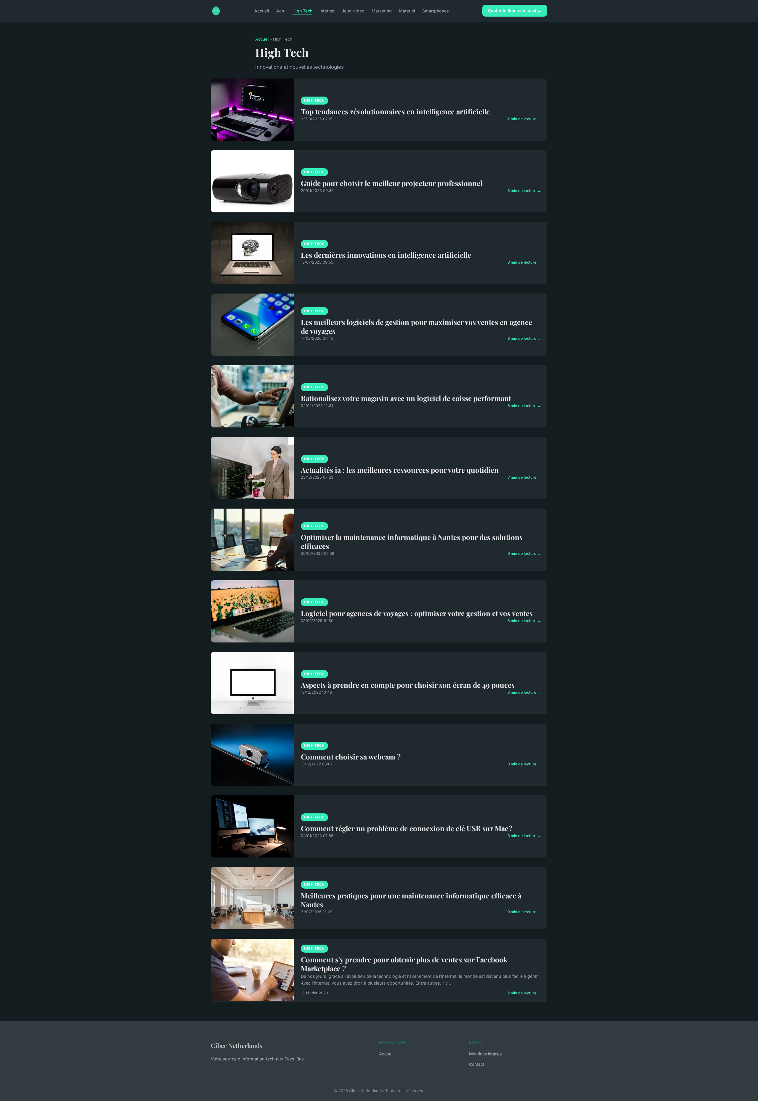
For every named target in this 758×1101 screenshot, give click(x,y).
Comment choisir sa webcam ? (351, 756)
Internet (327, 10)
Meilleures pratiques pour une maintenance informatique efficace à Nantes (411, 900)
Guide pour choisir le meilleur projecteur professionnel (391, 183)
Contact (476, 1064)
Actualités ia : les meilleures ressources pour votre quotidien (400, 470)
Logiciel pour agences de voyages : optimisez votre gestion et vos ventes (417, 613)
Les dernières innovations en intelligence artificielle (386, 254)
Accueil (261, 10)
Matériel (407, 10)
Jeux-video (353, 10)
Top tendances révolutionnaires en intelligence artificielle (395, 111)
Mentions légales (485, 1053)
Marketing (382, 10)
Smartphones (435, 10)
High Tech (302, 10)
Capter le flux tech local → (515, 10)
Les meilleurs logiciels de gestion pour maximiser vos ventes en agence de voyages (416, 326)
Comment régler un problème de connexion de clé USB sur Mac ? (406, 828)
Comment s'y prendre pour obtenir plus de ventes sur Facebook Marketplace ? (404, 964)
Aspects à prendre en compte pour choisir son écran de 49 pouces (408, 685)
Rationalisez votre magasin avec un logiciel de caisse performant (406, 398)
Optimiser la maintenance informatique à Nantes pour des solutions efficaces (412, 541)
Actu (280, 10)
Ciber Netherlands (237, 1045)
